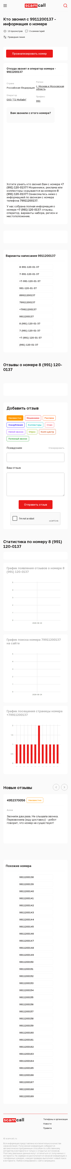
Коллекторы (34, 425)
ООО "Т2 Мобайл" (16, 99)
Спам (49, 425)
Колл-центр (47, 431)
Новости (47, 1123)
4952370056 (16, 800)
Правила (47, 1128)
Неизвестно (14, 418)
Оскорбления (15, 425)
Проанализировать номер (29, 53)
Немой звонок (15, 431)
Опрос (32, 431)
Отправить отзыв (35, 504)
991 (38, 100)
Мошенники (33, 418)
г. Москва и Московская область (50, 87)
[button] (56, 787)
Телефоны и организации (55, 1119)
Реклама (49, 418)
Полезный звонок (17, 438)
